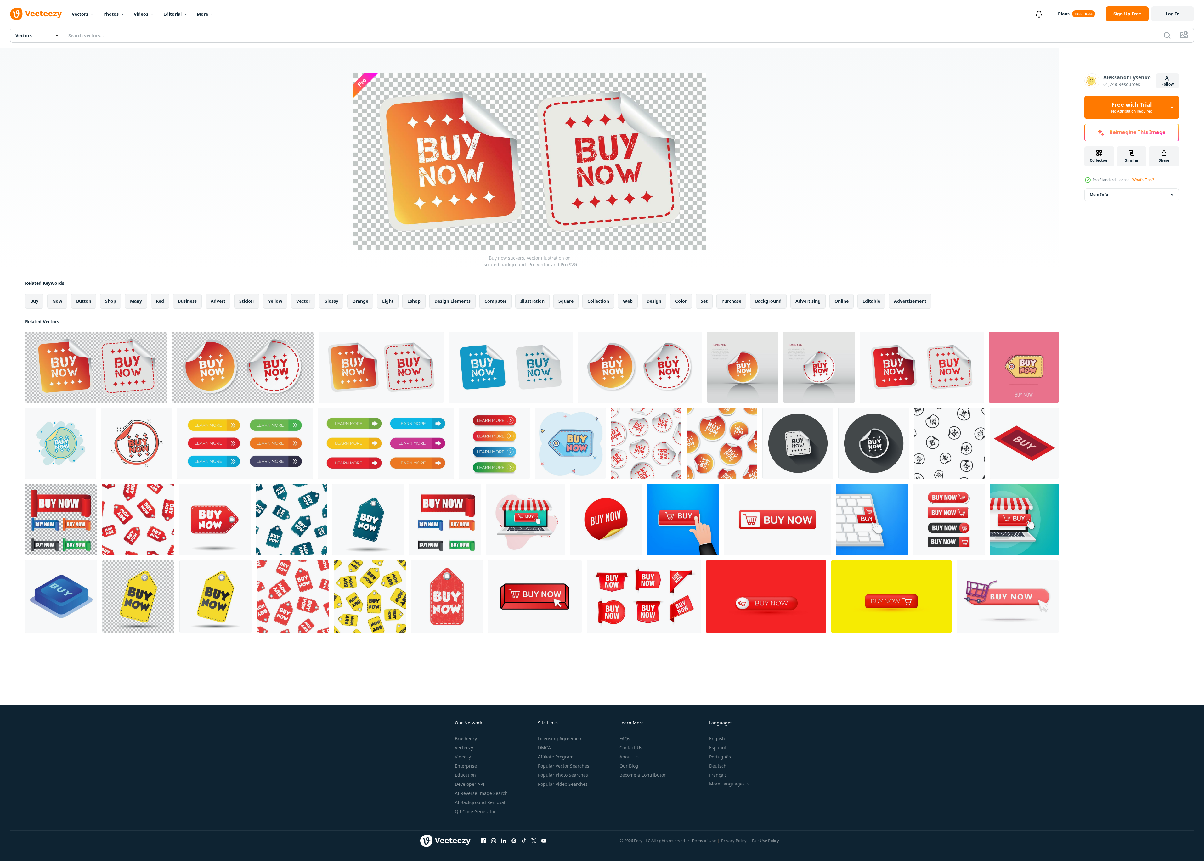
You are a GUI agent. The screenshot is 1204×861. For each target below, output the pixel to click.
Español (717, 748)
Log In (1172, 14)
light (387, 301)
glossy (331, 301)
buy (34, 301)
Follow (1168, 84)
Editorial (172, 14)
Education (465, 775)
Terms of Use (704, 840)
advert (218, 301)
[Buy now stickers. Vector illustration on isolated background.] (96, 367)
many (136, 301)
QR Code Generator (475, 811)
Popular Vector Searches (563, 766)
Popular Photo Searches (563, 775)
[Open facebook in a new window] (483, 840)
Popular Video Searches (563, 784)
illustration (532, 301)
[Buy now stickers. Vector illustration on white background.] (381, 367)
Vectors (80, 14)
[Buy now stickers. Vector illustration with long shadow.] (873, 443)
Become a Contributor (642, 775)
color (681, 301)
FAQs (624, 738)
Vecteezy (464, 748)
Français (718, 775)
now (57, 301)
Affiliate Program (556, 757)
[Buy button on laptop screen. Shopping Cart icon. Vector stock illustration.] (1024, 519)
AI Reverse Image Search (481, 793)
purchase (731, 301)
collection (598, 301)
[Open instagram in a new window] (493, 840)
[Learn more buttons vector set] (386, 443)
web (628, 301)
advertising (808, 301)
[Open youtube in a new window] (543, 840)
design (654, 301)
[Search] (1167, 35)
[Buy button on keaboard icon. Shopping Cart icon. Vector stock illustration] (872, 519)
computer (495, 301)
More (202, 14)
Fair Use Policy (765, 840)
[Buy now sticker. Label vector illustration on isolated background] (61, 519)
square (566, 301)
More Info (1099, 194)
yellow (275, 301)
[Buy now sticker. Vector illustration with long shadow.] (797, 443)
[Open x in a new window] (533, 840)
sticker (246, 301)
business (187, 301)
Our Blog (628, 766)
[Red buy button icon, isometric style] (1024, 443)
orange (360, 301)
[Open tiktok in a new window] (523, 840)
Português (720, 757)
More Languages (727, 783)
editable (871, 301)
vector (303, 301)
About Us (629, 757)
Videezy (463, 757)
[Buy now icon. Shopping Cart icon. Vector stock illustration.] (777, 519)
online (841, 301)
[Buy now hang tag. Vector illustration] (138, 596)
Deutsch (717, 766)
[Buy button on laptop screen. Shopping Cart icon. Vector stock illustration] (525, 519)
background (768, 301)
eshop (414, 301)
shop (110, 301)
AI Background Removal (480, 802)
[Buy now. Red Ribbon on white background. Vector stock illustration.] (606, 519)
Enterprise (466, 766)
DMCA (544, 748)
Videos (141, 14)
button (83, 301)
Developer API (469, 784)
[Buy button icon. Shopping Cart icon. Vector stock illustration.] (683, 519)
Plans (1064, 14)
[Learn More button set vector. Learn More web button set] (494, 443)
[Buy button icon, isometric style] (61, 596)
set (704, 301)
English (717, 738)
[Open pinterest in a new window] (513, 840)
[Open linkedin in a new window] (503, 840)
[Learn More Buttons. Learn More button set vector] (245, 443)
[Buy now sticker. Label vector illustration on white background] (445, 519)
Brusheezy (466, 738)
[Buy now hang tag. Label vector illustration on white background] (215, 519)
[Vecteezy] (36, 14)
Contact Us (630, 748)
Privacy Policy (734, 840)
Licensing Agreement (560, 738)
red (160, 301)
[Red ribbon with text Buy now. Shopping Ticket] (644, 596)
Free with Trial (1131, 107)
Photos (111, 14)
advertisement (910, 301)
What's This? (1143, 180)
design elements (452, 301)
